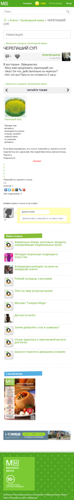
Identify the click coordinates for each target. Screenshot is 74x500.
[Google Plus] (24, 190)
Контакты (7, 495)
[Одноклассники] (13, 190)
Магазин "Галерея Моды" (31, 303)
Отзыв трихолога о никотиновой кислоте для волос (40, 341)
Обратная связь (52, 495)
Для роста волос (25, 315)
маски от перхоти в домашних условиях (40, 351)
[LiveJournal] (20, 190)
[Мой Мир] (17, 190)
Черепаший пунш (13, 119)
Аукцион (27, 3)
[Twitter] (9, 190)
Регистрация (55, 3)
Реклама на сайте (18, 498)
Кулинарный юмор (32, 20)
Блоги (14, 20)
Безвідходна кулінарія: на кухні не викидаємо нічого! (36, 268)
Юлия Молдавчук (51, 55)
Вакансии (32, 498)
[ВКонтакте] (6, 190)
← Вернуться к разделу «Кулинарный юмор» (25, 43)
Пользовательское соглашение (29, 495)
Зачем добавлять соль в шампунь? (37, 327)
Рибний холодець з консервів (33, 278)
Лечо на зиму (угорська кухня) (33, 291)
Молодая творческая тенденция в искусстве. (36, 255)
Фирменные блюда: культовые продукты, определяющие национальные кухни (41, 243)
